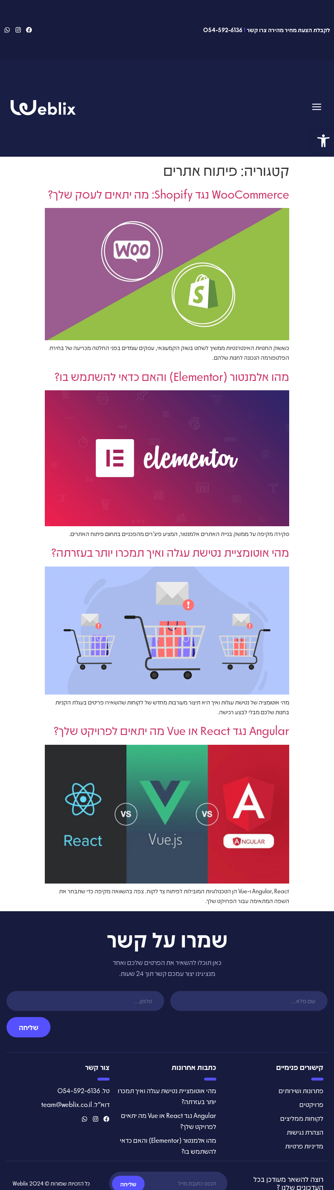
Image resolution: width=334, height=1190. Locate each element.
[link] (323, 140)
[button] (317, 108)
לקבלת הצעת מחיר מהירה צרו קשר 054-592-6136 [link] (266, 30)
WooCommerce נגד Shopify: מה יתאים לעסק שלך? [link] (168, 193)
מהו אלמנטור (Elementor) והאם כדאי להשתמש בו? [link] (171, 376)
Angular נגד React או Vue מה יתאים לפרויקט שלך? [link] (171, 730)
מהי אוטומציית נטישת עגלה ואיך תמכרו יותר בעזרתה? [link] (170, 552)
